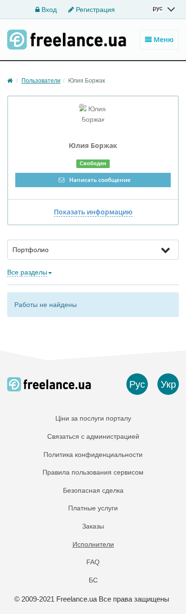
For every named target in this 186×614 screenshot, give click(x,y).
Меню (163, 39)
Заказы (93, 526)
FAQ (93, 562)
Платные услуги (93, 508)
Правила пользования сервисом (93, 472)
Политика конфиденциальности (93, 454)
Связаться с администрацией (93, 436)
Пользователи (41, 80)
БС (93, 580)
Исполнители (93, 544)
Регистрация (94, 9)
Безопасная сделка (93, 490)
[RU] (164, 9)
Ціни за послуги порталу (93, 418)
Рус (137, 384)
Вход (48, 9)
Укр (168, 384)
